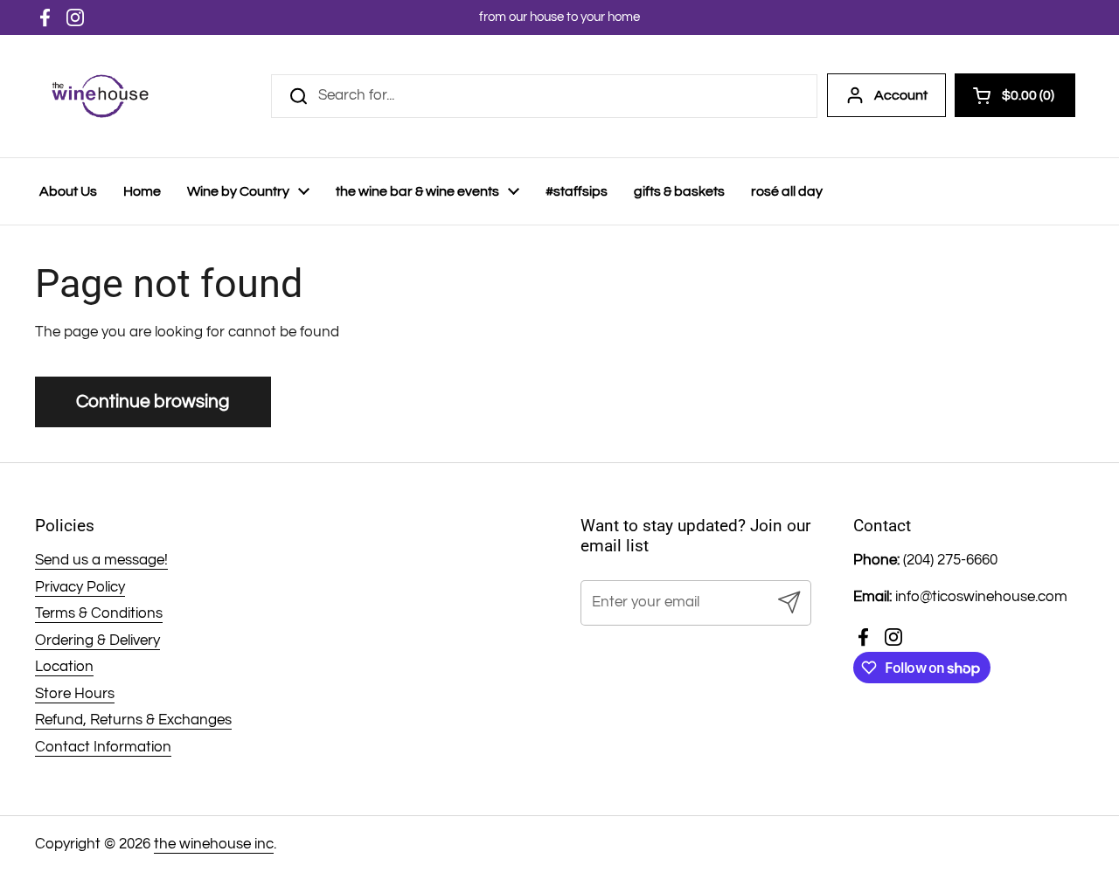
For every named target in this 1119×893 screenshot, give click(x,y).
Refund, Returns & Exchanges (133, 720)
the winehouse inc (214, 844)
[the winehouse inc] (100, 96)
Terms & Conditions (99, 613)
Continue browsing (153, 401)
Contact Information (103, 747)
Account (901, 95)
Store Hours (75, 694)
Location (64, 667)
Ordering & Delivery (97, 640)
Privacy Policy (80, 587)
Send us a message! (101, 560)
